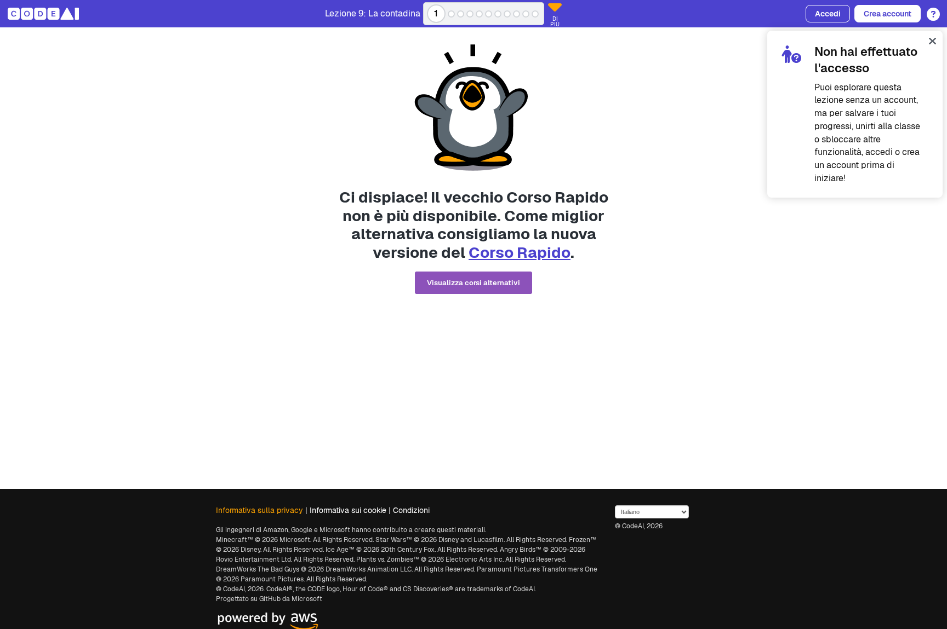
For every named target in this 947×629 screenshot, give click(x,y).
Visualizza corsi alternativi (473, 282)
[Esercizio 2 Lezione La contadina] (451, 14)
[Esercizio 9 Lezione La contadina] (516, 14)
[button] (930, 10)
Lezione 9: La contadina (372, 14)
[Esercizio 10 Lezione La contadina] (525, 14)
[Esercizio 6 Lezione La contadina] (488, 14)
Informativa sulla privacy (259, 510)
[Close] (932, 41)
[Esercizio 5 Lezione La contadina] (479, 14)
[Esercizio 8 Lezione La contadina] (507, 14)
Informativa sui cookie (348, 510)
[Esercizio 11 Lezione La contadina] (535, 14)
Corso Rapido (520, 252)
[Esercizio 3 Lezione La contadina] (460, 14)
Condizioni (411, 510)
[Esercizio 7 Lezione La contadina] (498, 14)
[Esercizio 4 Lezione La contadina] (470, 14)
